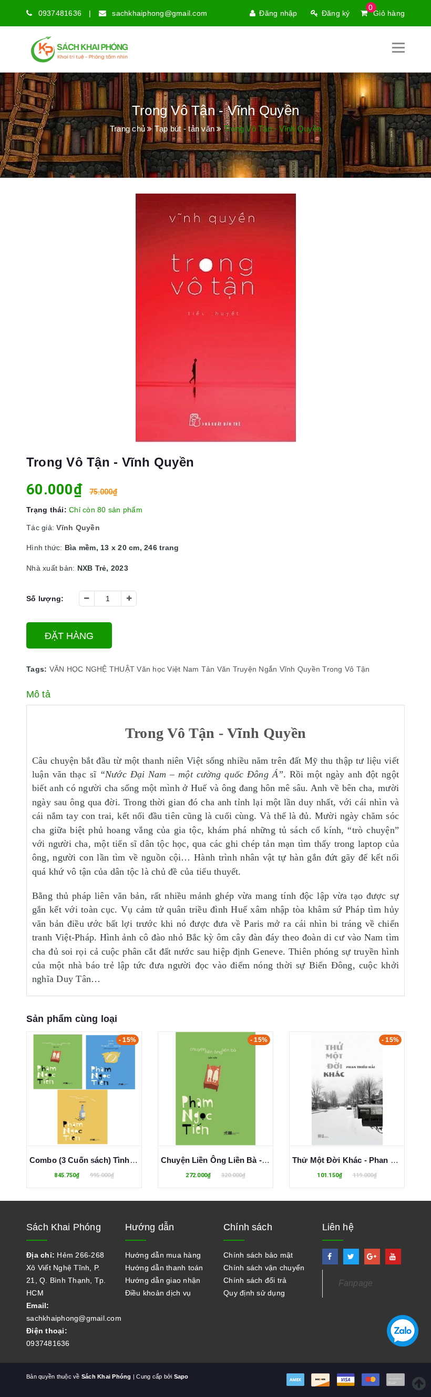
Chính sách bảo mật (258, 1255)
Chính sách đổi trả (255, 1280)
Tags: (37, 669)
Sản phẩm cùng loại (71, 1019)
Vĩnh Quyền (300, 669)
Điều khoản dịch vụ (158, 1293)
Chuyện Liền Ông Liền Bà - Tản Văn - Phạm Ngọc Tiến (130, 1160)
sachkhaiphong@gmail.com (159, 13)
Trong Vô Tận (346, 669)
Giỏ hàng (386, 13)
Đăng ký (336, 13)
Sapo (181, 1376)
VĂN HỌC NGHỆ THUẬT (92, 669)
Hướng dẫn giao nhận (163, 1280)
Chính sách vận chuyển (263, 1267)
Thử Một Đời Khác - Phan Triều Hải (226, 1160)
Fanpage (355, 1283)
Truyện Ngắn (255, 669)
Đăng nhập (278, 13)
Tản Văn (216, 669)
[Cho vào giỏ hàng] (72, 1090)
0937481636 (60, 13)
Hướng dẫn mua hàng (163, 1255)
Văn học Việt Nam (168, 669)
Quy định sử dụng (254, 1293)
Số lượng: (45, 598)
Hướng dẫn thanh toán (164, 1267)
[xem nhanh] (95, 1090)
